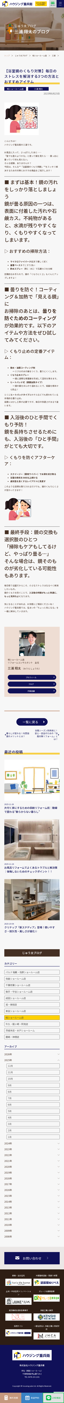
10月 (10, 1078)
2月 (9, 1130)
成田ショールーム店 (16, 998)
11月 (10, 1072)
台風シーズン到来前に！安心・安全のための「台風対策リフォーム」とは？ (46, 735)
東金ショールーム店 (16, 1011)
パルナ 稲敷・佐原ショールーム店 (23, 972)
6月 (9, 1104)
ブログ (31, 684)
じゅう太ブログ (21, 55)
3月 (9, 1123)
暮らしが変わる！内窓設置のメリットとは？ (17, 735)
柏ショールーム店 (39, 55)
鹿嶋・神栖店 (12, 1036)
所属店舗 (31, 691)
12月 (10, 1065)
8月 (9, 1091)
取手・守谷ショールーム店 (19, 991)
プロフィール (31, 677)
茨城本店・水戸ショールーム (20, 1030)
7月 (9, 1098)
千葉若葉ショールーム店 (18, 985)
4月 (9, 1117)
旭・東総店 (11, 1004)
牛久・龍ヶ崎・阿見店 (17, 1024)
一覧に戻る (30, 722)
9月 (9, 1085)
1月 (9, 1137)
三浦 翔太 (38, 88)
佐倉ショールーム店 (16, 978)
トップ (7, 55)
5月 (9, 1111)
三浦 (54, 55)
